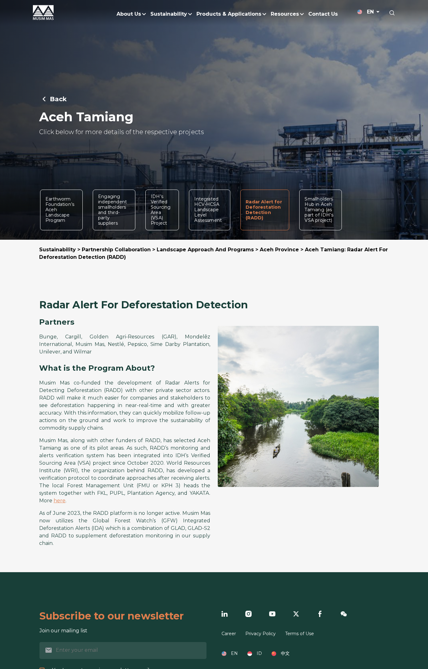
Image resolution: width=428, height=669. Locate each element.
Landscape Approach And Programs (205, 250)
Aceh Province (279, 250)
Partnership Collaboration (116, 250)
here (59, 501)
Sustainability (57, 250)
